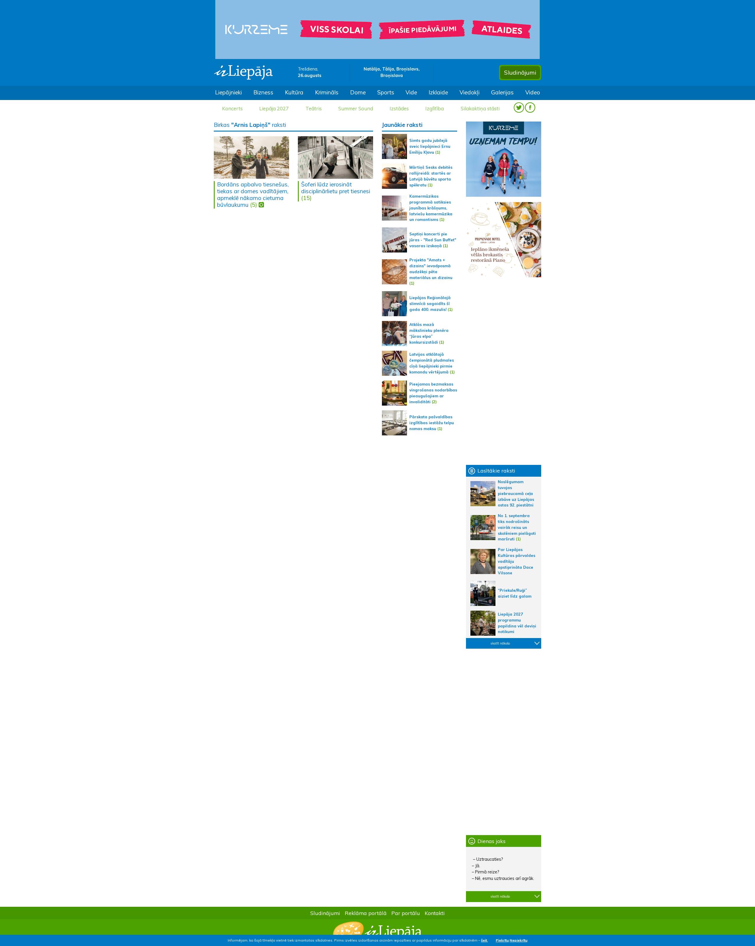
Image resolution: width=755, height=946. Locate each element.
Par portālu (405, 913)
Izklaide (438, 92)
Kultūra (294, 92)
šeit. (484, 940)
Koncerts (232, 108)
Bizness (263, 92)
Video (532, 92)
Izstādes (399, 108)
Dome (358, 92)
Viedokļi (469, 92)
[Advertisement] (503, 371)
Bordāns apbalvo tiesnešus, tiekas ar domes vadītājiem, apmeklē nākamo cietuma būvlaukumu (253, 194)
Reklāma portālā (366, 913)
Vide (411, 92)
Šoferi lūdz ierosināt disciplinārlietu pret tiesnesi (335, 188)
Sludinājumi (520, 72)
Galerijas (502, 92)
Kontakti (435, 913)
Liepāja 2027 (274, 108)
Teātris (314, 108)
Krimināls (327, 92)
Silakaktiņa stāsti (480, 108)
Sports (385, 92)
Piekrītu (502, 940)
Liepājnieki (228, 92)
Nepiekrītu (518, 940)
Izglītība (434, 108)
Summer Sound (355, 108)
